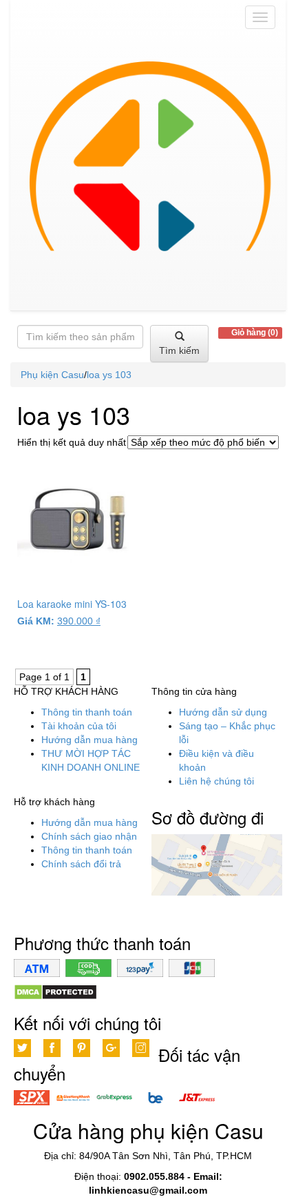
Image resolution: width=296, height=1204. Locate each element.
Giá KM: (35, 620)
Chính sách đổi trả (81, 863)
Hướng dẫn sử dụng (223, 712)
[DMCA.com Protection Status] (55, 991)
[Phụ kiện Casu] (148, 172)
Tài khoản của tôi (78, 725)
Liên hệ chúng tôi (216, 781)
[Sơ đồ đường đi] (216, 863)
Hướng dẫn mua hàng (89, 739)
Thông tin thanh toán (86, 712)
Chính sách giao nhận (89, 836)
